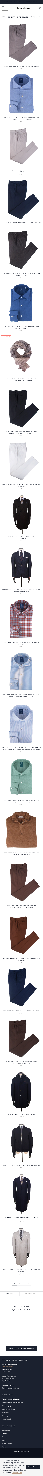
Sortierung (30, 1294)
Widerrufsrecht (6, 1419)
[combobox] (5, 8)
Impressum (5, 1412)
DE (3, 9)
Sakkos (4, 1447)
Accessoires (6, 1430)
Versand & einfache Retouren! (11, 1399)
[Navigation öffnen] (3, 6)
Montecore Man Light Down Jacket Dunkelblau (21, 1165)
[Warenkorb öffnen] (40, 8)
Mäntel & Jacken (7, 1444)
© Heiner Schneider (21, 1451)
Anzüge (4, 1434)
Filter (10, 1294)
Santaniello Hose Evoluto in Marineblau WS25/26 (21, 1011)
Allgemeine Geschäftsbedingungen (12, 1402)
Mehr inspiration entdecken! (21, 1348)
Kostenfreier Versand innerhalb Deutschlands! (21, 2)
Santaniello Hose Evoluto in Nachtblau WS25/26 (21, 223)
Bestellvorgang (6, 1406)
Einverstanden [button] (33, 1467)
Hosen (4, 1440)
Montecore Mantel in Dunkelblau (21, 1114)
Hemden (4, 1437)
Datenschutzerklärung (8, 1409)
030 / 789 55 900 (7, 1367)
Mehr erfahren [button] (17, 1473)
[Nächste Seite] (28, 1283)
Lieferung (5, 1416)
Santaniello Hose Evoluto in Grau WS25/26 (21, 66)
